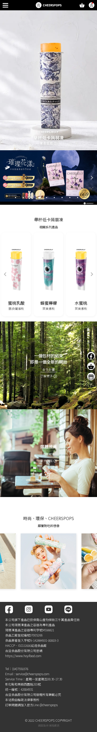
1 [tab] (15, 197)
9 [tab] (77, 197)
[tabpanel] (48, 177)
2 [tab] (23, 197)
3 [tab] (31, 197)
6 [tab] (54, 197)
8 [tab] (69, 197)
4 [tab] (39, 197)
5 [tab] (46, 197)
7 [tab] (62, 197)
